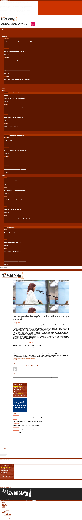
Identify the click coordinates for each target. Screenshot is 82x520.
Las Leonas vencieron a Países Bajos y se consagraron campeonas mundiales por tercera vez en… (15, 2)
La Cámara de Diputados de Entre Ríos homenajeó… (14, 98)
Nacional (3, 31)
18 (1, 454)
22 (5, 454)
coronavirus (20, 358)
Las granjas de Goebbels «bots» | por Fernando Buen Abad (12, 463)
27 (3, 455)
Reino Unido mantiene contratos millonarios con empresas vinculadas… (18, 41)
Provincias (4, 504)
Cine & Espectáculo (16, 415)
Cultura (3, 512)
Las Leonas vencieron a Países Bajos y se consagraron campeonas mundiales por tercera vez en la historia (20, 461)
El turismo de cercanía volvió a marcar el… (12, 209)
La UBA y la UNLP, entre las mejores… (11, 126)
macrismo (29, 358)
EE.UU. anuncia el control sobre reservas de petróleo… (15, 51)
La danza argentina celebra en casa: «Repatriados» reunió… (16, 150)
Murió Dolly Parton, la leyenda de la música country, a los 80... (25, 429)
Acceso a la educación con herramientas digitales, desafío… (16, 107)
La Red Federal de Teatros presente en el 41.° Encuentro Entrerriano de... (28, 421)
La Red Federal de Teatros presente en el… (13, 140)
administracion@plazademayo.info (9, 499)
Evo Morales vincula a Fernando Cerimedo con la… (14, 60)
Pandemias (33, 358)
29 (5, 455)
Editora (14, 322)
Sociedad (3, 90)
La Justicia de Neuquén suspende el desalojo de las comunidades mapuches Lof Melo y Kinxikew (14, 14)
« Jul (1, 457)
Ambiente (5, 229)
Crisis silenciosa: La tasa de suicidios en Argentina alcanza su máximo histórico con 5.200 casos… (15, 10)
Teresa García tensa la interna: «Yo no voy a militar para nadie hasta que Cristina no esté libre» (30, 380)
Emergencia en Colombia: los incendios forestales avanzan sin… (17, 79)
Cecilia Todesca (15, 358)
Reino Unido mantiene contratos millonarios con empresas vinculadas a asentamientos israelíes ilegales (16, 6)
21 (4, 454)
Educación (6, 95)
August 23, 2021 (30, 342)
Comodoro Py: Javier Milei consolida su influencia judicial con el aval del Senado (12, 11)
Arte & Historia (6, 137)
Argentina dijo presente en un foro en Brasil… (13, 199)
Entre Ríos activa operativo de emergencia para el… (14, 251)
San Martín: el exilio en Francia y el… (11, 159)
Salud (5, 511)
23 (6, 454)
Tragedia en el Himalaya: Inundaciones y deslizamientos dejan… (17, 70)
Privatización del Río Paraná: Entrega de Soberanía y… (15, 261)
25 (1, 455)
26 (2, 455)
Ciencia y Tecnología (7, 518)
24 (0, 455)
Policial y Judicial (7, 510)
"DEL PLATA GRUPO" (32, 500)
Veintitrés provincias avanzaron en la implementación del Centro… (17, 218)
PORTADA (3, 29)
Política (3, 85)
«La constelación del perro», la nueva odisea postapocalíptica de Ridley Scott (28, 417)
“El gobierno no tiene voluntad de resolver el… (13, 117)
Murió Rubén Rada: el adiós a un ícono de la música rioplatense (26, 425)
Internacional (4, 36)
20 (3, 454)
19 (2, 454)
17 (0, 454)
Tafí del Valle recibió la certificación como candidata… (15, 190)
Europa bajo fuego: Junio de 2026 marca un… (13, 242)
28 (4, 455)
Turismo (3, 175)
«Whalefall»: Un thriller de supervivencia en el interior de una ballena (27, 432)
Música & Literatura (16, 423)
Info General (6, 509)
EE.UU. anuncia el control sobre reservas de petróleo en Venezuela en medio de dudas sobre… (14, 7)
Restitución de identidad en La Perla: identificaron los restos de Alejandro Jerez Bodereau (13, 3)
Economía (3, 88)
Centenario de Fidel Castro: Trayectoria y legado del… (15, 169)
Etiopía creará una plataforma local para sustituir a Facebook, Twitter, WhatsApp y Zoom (26, 365)
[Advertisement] (41, 440)
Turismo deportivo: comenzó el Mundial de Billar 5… (14, 180)
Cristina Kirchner (25, 358)
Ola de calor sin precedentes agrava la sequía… (13, 232)
